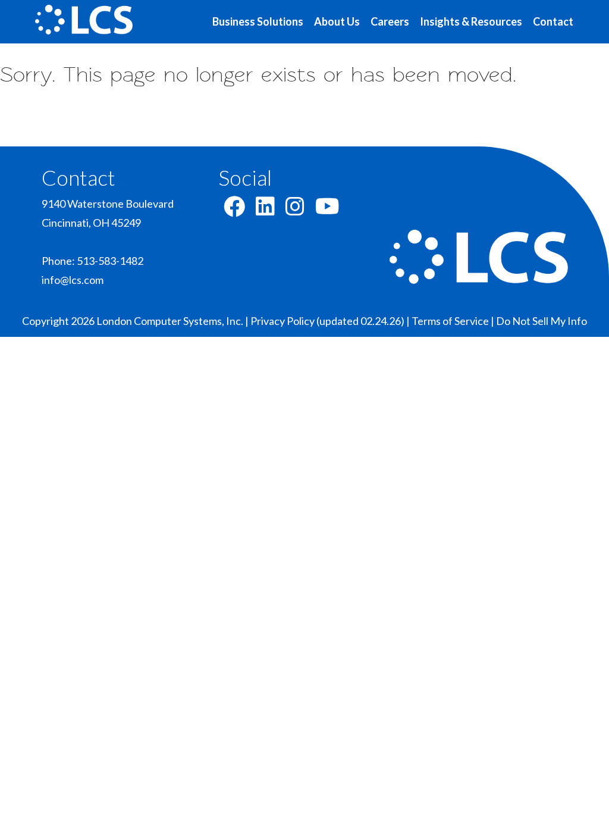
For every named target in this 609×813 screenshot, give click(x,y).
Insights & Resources (471, 21)
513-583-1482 (110, 260)
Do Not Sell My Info (541, 320)
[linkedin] (265, 210)
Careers (390, 21)
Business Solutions (257, 21)
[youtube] (327, 210)
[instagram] (295, 210)
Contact (553, 21)
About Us (337, 21)
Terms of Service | (454, 320)
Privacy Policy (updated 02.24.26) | (331, 320)
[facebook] (234, 210)
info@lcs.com (72, 279)
